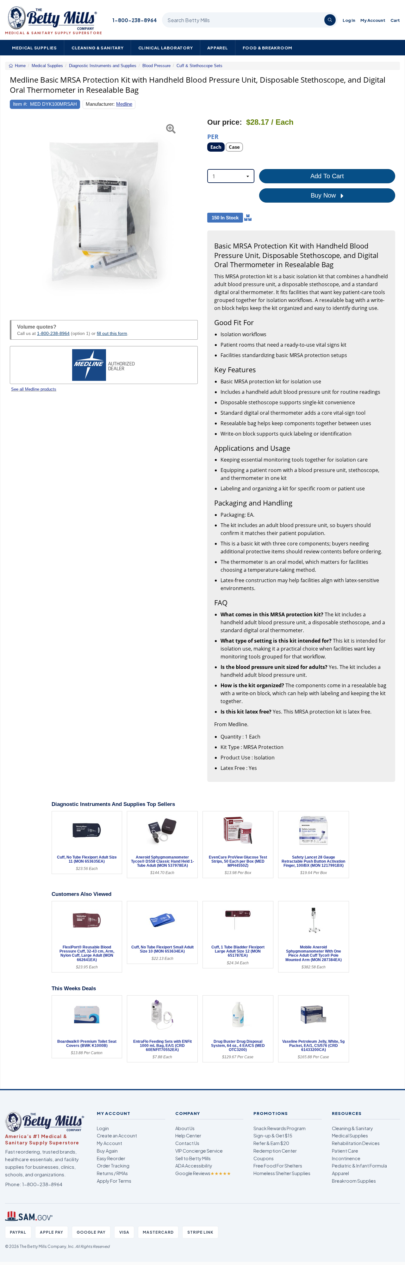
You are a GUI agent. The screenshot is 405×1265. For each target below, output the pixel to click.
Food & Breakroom (268, 47)
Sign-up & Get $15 (272, 1135)
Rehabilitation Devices (356, 1143)
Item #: (20, 104)
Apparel (217, 47)
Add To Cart (327, 176)
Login (103, 1128)
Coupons (263, 1158)
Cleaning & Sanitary (98, 47)
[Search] (330, 20)
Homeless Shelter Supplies (281, 1173)
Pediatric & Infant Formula (359, 1165)
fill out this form (112, 333)
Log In (349, 20)
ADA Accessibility (193, 1165)
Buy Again (107, 1151)
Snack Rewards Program (279, 1128)
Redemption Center (275, 1151)
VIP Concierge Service (199, 1151)
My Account (372, 20)
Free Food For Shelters (277, 1165)
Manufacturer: (100, 104)
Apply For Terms (114, 1181)
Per (213, 136)
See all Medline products (33, 389)
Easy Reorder (111, 1158)
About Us (185, 1128)
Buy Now (324, 195)
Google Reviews (203, 1173)
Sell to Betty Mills (193, 1158)
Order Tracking (113, 1165)
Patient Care (345, 1151)
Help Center (188, 1135)
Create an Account (117, 1135)
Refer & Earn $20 (271, 1143)
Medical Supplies (34, 47)
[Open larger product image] (104, 212)
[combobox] (230, 176)
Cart (395, 20)
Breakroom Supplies (354, 1181)
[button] (16, 212)
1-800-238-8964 (134, 20)
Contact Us (187, 1143)
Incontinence (346, 1158)
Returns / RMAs (112, 1173)
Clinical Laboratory (165, 47)
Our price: (224, 122)
